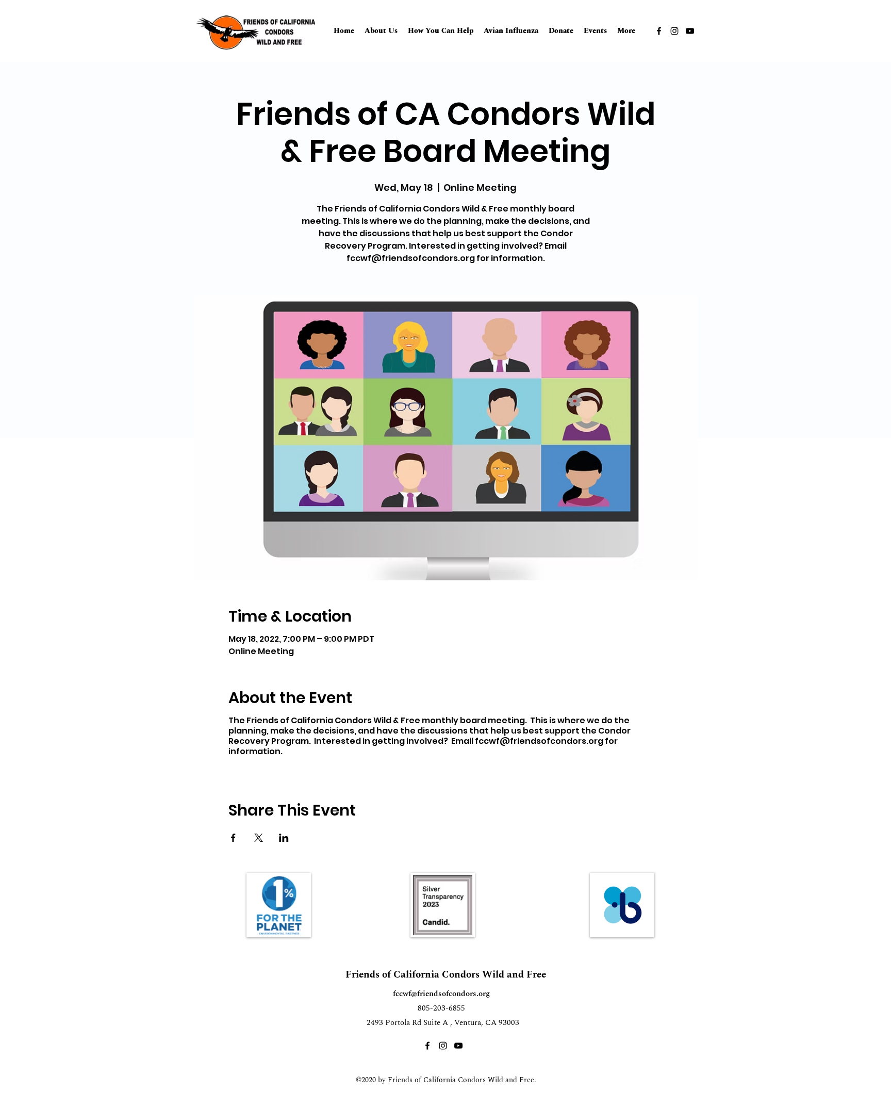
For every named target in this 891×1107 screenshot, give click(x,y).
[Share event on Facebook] (233, 838)
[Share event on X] (258, 838)
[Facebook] (659, 31)
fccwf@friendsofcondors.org (441, 994)
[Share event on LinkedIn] (284, 838)
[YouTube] (690, 31)
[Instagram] (674, 31)
